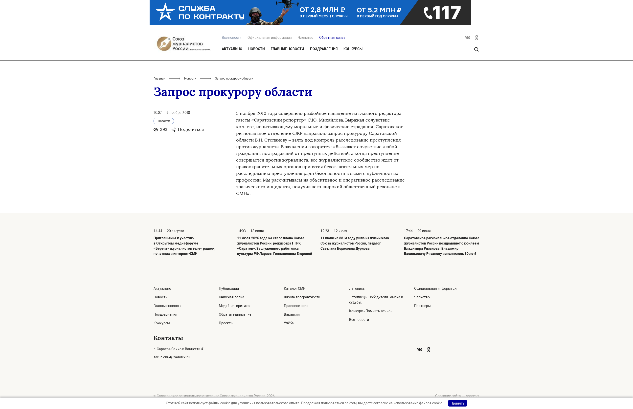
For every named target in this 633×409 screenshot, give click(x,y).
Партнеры (422, 306)
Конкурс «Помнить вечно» (370, 311)
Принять (458, 403)
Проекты (226, 323)
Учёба (289, 323)
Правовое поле (296, 306)
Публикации (229, 288)
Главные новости (287, 49)
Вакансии (292, 314)
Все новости (359, 320)
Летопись (357, 288)
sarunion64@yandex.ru (172, 357)
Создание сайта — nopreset (457, 396)
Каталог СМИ (295, 288)
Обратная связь (332, 38)
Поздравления (324, 49)
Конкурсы (352, 49)
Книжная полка (231, 297)
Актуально (232, 49)
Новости (256, 49)
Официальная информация (270, 38)
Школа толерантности (302, 297)
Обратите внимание (235, 314)
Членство (305, 38)
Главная (159, 78)
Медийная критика (234, 306)
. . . (370, 49)
